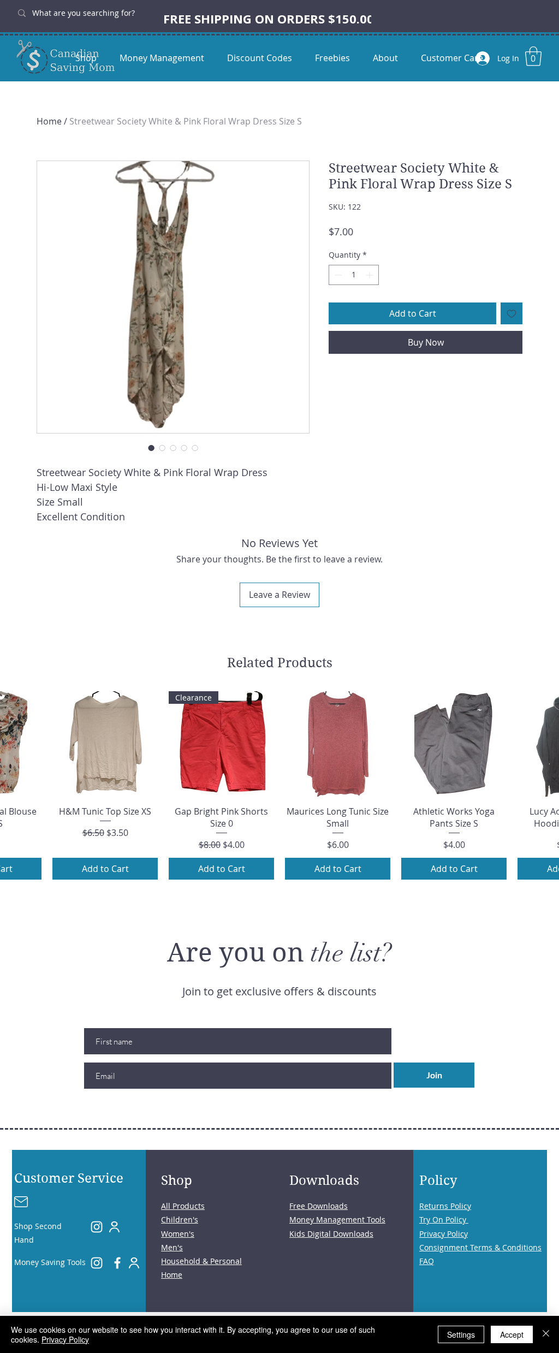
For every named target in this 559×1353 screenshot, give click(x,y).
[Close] (545, 1334)
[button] (533, 56)
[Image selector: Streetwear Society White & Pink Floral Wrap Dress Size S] (151, 447)
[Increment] (370, 274)
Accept (512, 1334)
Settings (461, 1334)
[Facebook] (117, 1263)
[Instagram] (96, 1227)
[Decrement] (337, 274)
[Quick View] (105, 744)
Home (49, 121)
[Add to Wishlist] (511, 313)
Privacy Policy (65, 1339)
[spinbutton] (354, 274)
